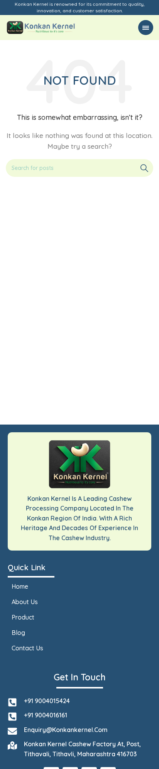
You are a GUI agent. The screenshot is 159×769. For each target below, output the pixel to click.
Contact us (27, 648)
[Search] (144, 168)
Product (23, 617)
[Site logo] (41, 27)
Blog (18, 632)
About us (25, 602)
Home (20, 586)
